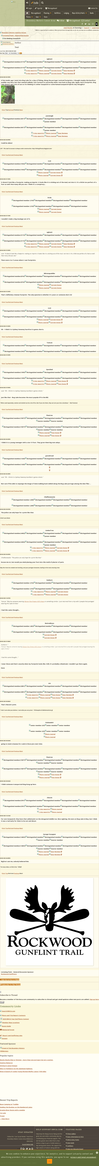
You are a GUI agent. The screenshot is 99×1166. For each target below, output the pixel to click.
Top (6, 155)
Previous (16, 155)
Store (45, 17)
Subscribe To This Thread (11, 985)
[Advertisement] (14, 1085)
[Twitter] (86, 24)
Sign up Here (94, 999)
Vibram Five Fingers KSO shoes (34, 601)
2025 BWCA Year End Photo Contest (15, 1019)
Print (3, 110)
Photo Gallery (71, 1134)
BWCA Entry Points (73, 1140)
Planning (46, 13)
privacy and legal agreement (83, 1157)
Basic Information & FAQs (75, 1137)
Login (30, 8)
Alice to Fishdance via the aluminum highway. (16, 1069)
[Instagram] (93, 24)
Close (2, 1002)
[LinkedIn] (89, 24)
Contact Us (93, 8)
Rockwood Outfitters (9, 974)
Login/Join (95, 28)
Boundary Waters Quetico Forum (14, 33)
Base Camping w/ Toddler (9, 1104)
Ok (49, 1161)
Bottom (10, 110)
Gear (37, 17)
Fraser (2, 1116)
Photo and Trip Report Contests (14, 1015)
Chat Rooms (68, 28)
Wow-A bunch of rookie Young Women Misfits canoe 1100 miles (23, 1071)
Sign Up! (39, 8)
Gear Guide (70, 1143)
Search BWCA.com (8, 1011)
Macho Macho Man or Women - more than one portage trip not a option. (26, 1060)
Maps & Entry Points (78, 13)
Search (86, 28)
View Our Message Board (75, 1149)
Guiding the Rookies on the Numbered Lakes (16, 1107)
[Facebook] (82, 24)
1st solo (3, 1113)
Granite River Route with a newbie (12, 1110)
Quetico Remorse (6, 1063)
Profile (35, 3)
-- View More (4, 1119)
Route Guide (6, 1026)
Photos (28, 17)
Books (92, 13)
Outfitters (57, 13)
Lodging (66, 13)
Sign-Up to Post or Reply (9, 980)
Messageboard (52, 8)
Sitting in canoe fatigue (8, 1066)
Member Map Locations (11, 1023)
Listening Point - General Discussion (16, 35)
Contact (87, 21)
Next (21, 110)
